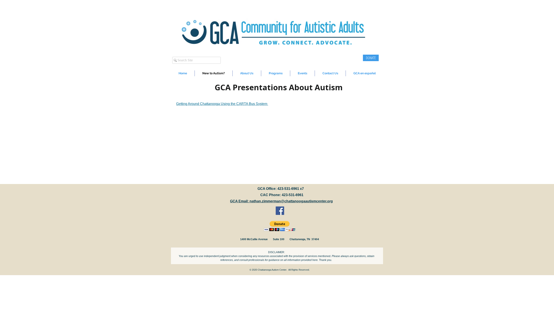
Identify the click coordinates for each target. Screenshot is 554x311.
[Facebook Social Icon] (280, 210)
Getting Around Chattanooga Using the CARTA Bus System (222, 104)
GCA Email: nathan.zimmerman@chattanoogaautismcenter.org (281, 201)
